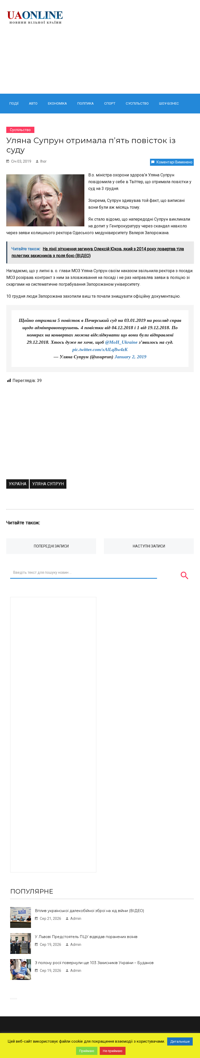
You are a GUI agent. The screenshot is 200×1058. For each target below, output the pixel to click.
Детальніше (180, 1041)
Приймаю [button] (86, 1051)
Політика (85, 103)
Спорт (109, 103)
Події (13, 103)
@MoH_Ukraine (121, 342)
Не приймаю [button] (112, 1051)
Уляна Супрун (48, 483)
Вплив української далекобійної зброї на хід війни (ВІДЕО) (89, 910)
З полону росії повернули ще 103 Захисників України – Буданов (94, 962)
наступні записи (149, 546)
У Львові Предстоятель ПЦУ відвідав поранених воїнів (86, 936)
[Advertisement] (133, 46)
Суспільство (137, 103)
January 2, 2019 (130, 356)
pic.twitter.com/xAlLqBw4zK (100, 349)
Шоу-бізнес (169, 103)
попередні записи (51, 546)
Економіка (57, 103)
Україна (17, 483)
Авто (33, 103)
